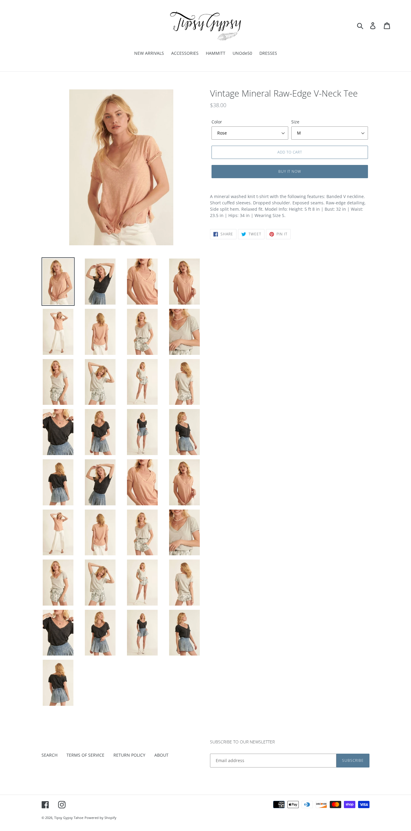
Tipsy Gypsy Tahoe (68, 817)
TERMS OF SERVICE (85, 755)
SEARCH (49, 755)
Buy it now (289, 171)
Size (295, 122)
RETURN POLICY (129, 755)
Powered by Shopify (100, 817)
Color (217, 122)
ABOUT (161, 755)
